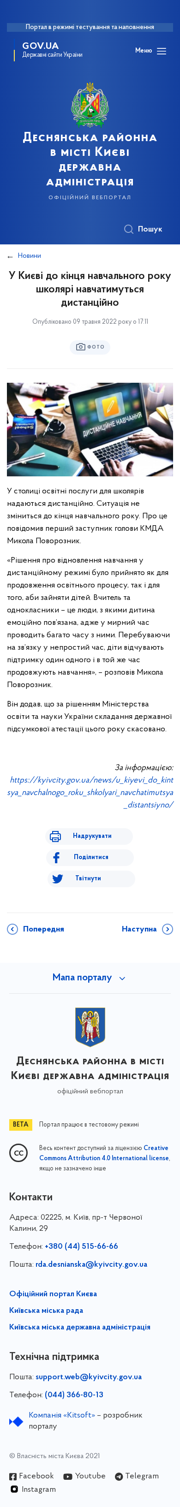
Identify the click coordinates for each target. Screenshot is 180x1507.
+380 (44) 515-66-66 (81, 1247)
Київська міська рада (46, 1311)
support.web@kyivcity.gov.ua (89, 1377)
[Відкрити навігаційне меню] (161, 51)
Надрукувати (92, 836)
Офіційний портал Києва (53, 1294)
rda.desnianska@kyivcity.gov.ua (91, 1265)
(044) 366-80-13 (74, 1395)
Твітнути (88, 878)
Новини (29, 256)
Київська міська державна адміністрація (79, 1327)
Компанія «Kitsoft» (62, 1416)
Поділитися (91, 857)
